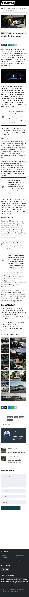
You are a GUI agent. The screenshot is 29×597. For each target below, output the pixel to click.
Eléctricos (10, 420)
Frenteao (22, 591)
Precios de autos (20, 555)
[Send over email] (12, 45)
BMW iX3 (22, 417)
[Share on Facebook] (2, 45)
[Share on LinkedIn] (9, 45)
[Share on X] (5, 45)
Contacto (18, 557)
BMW (16, 417)
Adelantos (10, 417)
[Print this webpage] (15, 45)
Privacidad (4, 560)
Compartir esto (9, 424)
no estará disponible (10, 324)
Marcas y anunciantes (21, 560)
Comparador (5, 557)
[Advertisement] (14, 526)
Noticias (4, 555)
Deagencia (7, 589)
